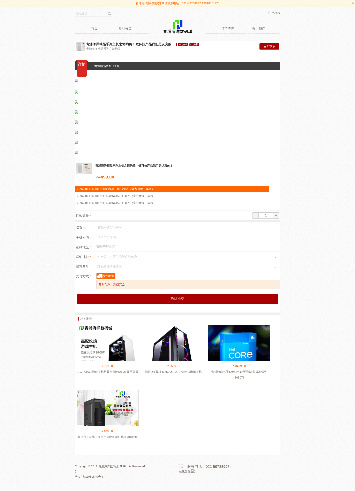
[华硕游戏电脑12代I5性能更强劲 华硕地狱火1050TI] (239, 353)
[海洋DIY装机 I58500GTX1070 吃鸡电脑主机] (173, 353)
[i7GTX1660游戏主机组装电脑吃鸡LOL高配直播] (107, 356)
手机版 (276, 13)
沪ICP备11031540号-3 (89, 476)
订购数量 (83, 216)
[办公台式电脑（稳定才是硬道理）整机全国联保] (107, 410)
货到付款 (109, 276)
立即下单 (269, 46)
